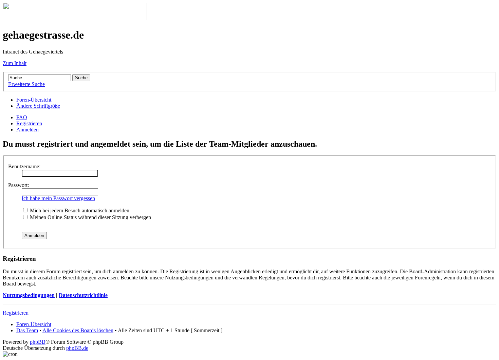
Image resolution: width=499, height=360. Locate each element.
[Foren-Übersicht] (75, 18)
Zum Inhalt (14, 63)
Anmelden (27, 129)
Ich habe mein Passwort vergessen (58, 198)
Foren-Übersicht (33, 100)
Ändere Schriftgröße (38, 106)
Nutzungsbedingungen (29, 295)
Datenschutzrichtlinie (83, 295)
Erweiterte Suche (26, 84)
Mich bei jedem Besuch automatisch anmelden (79, 210)
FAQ (21, 117)
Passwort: (18, 185)
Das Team (27, 330)
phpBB (37, 342)
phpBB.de (77, 348)
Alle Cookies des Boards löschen (77, 330)
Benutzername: (24, 166)
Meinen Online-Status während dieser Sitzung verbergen (90, 217)
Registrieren (29, 123)
